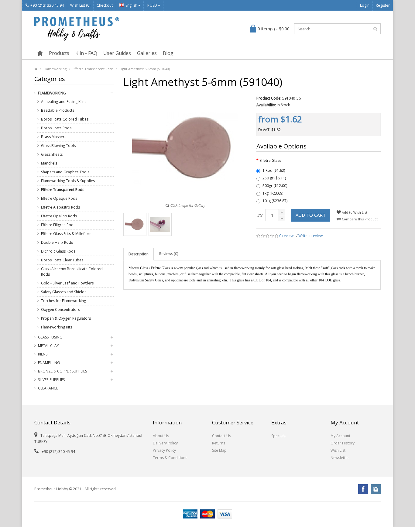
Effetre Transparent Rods (93, 68)
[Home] (40, 53)
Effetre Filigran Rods (58, 224)
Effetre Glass (270, 160)
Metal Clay (48, 345)
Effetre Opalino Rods (59, 216)
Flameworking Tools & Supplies (68, 180)
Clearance (48, 388)
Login (364, 5)
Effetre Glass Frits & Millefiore (66, 233)
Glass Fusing (50, 337)
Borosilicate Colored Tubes (64, 119)
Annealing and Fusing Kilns (63, 101)
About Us (161, 435)
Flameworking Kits (56, 327)
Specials (278, 435)
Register (383, 5)
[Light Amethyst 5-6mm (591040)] (134, 224)
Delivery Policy (165, 443)
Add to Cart (311, 215)
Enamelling (49, 362)
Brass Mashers (53, 136)
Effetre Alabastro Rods (60, 207)
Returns (218, 443)
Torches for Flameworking (63, 300)
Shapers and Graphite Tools (65, 172)
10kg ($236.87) (274, 200)
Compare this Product (359, 219)
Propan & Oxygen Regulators (66, 318)
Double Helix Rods (57, 242)
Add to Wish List (354, 212)
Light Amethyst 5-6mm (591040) (144, 68)
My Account (340, 435)
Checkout (105, 5)
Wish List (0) (80, 5)
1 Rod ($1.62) (273, 170)
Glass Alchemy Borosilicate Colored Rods (72, 271)
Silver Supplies (51, 379)
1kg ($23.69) (272, 193)
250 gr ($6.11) (274, 178)
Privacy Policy (164, 450)
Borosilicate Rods (56, 128)
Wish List (338, 450)
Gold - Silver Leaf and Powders (67, 283)
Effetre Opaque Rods (59, 198)
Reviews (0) (168, 253)
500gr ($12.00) (274, 185)
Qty (259, 215)
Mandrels (49, 163)
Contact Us (221, 435)
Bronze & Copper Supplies (62, 371)
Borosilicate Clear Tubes (62, 260)
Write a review (310, 235)
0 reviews (287, 235)
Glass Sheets (52, 154)
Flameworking (55, 68)
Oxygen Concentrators (60, 309)
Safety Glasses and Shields (63, 291)
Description (139, 254)
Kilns (42, 354)
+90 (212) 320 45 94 (47, 5)
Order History (343, 443)
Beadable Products (57, 110)
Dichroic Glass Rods (58, 251)
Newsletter (340, 457)
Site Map (219, 450)
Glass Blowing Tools (58, 145)
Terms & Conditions (170, 457)
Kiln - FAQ (86, 53)
